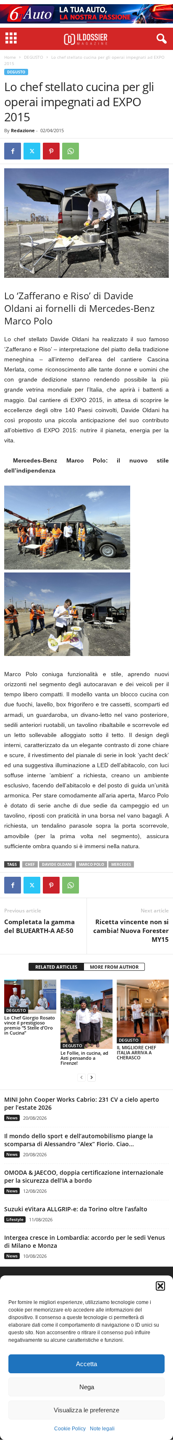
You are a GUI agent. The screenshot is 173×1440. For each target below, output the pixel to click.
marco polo (91, 864)
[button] (160, 1286)
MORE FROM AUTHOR (114, 967)
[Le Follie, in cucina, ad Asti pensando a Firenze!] (86, 1014)
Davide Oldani (57, 864)
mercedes (121, 864)
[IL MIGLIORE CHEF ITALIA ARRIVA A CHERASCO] (143, 1011)
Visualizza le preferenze (86, 1410)
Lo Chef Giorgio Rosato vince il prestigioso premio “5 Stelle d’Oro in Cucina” (29, 1025)
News (12, 1118)
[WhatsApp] (70, 151)
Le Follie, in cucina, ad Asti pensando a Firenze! (84, 1058)
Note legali (102, 1429)
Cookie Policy (70, 1429)
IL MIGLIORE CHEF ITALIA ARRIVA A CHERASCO (136, 1052)
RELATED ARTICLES (56, 967)
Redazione (23, 130)
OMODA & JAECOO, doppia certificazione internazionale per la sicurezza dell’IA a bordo (83, 1176)
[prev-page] (81, 1077)
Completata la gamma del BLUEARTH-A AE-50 (39, 926)
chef (30, 864)
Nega (86, 1386)
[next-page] (91, 1077)
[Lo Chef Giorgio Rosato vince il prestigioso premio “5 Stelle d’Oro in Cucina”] (30, 997)
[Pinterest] (51, 151)
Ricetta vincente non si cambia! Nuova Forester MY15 (131, 930)
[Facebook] (12, 151)
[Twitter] (32, 151)
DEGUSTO (33, 57)
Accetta (86, 1363)
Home (10, 57)
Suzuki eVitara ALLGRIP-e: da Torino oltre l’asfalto (75, 1209)
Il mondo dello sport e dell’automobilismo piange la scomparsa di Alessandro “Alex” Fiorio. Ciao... (78, 1140)
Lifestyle (15, 1219)
